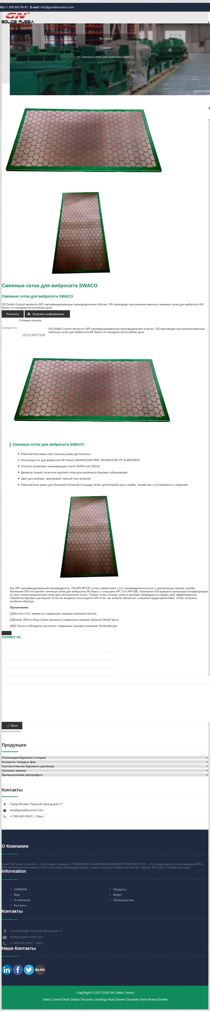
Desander (132, 999)
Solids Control (51, 999)
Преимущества (123, 900)
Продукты (119, 889)
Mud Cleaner (116, 999)
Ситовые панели (30, 320)
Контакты (13, 314)
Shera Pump (148, 999)
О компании (22, 900)
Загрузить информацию (48, 314)
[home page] (18, 23)
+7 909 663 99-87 (16, 7)
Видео (117, 894)
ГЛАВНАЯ (20, 889)
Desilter (163, 999)
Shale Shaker (71, 999)
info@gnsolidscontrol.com (52, 7)
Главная (105, 47)
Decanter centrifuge (93, 999)
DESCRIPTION (34, 335)
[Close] (6, 633)
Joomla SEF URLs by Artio (11, 731)
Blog (17, 894)
